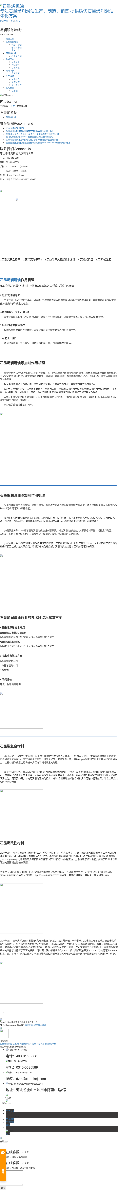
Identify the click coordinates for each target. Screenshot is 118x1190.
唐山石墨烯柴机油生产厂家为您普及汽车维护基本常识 (30, 136)
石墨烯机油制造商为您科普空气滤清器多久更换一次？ (30, 131)
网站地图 (4, 20)
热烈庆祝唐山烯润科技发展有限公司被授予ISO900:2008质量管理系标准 (38, 142)
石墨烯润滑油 (12, 41)
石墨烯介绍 (11, 53)
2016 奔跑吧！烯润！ (15, 128)
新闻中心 (10, 58)
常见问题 (16, 67)
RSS (12, 20)
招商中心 (10, 70)
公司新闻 (16, 61)
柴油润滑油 (17, 47)
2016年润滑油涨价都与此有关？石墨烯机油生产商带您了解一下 (34, 133)
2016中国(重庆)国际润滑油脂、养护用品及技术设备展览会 (32, 139)
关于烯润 (10, 76)
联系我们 (10, 87)
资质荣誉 (16, 81)
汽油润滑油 (17, 44)
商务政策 (16, 73)
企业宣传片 (17, 84)
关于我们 (16, 79)
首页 (13, 106)
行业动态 (16, 64)
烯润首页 (10, 38)
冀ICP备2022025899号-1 (36, 1025)
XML (18, 20)
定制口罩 (16, 50)
